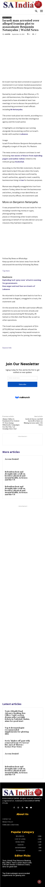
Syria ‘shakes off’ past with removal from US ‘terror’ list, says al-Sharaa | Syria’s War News (17, 744)
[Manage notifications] (39, 882)
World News (7, 17)
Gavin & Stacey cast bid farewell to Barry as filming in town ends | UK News (33, 422)
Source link (6, 347)
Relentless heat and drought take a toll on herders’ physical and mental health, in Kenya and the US (16, 476)
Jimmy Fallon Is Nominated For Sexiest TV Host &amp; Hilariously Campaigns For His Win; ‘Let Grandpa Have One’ (11, 424)
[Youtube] (30, 807)
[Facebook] (12, 39)
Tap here (6, 271)
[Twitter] (17, 39)
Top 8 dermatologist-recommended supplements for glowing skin (17, 731)
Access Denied (11, 459)
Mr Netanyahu (16, 109)
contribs (7, 34)
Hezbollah (19, 161)
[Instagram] (18, 807)
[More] (34, 39)
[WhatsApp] (29, 39)
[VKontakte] (26, 807)
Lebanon (24, 134)
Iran (22, 180)
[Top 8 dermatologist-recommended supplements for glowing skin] (36, 731)
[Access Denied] (35, 462)
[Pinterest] (23, 39)
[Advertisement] (22, 603)
